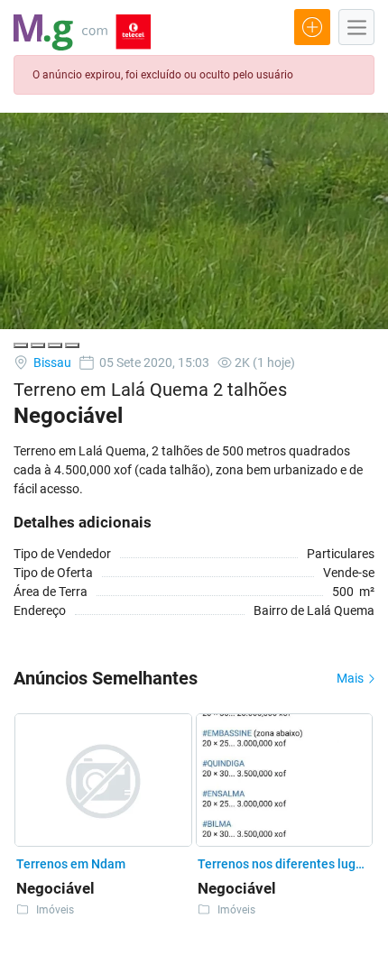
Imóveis (55, 910)
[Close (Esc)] (21, 345)
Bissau (51, 362)
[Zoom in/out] (72, 345)
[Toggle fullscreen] (55, 345)
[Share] (38, 345)
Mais (351, 678)
